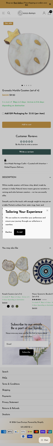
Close (47, 210)
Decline (8, 232)
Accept (20, 232)
